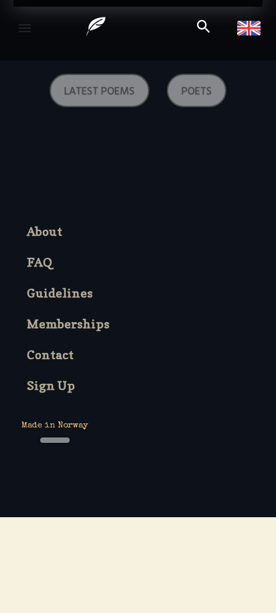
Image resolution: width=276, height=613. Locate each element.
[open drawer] (25, 28)
